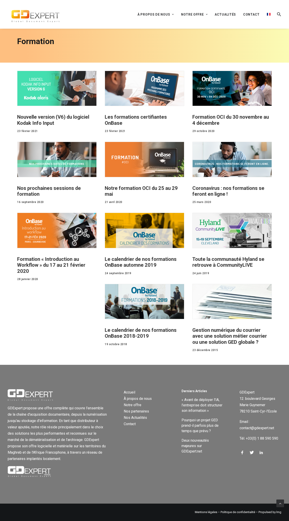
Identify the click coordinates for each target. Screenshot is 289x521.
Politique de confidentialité (238, 512)
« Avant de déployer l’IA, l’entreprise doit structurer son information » (202, 405)
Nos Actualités (135, 417)
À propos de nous (138, 398)
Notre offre (132, 405)
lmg (278, 512)
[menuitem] (157, 14)
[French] (269, 14)
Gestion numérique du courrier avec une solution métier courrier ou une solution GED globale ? (229, 336)
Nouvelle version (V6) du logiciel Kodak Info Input (53, 120)
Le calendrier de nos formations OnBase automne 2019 (141, 262)
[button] (277, 14)
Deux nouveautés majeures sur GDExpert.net (195, 445)
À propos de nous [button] (154, 14)
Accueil (129, 392)
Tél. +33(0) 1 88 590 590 (259, 438)
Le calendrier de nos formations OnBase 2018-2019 (141, 333)
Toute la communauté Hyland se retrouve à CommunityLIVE (228, 262)
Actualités (225, 14)
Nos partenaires (136, 411)
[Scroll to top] (280, 503)
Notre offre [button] (192, 14)
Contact (251, 14)
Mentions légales (206, 512)
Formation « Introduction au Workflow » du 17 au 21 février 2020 (51, 265)
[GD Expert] (33, 14)
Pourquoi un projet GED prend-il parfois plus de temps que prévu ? (200, 425)
